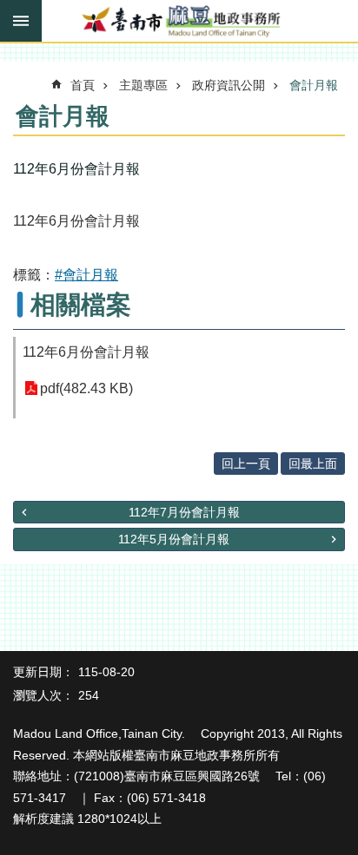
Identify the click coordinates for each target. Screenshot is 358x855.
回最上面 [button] (312, 463)
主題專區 (143, 85)
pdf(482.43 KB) (86, 388)
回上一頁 (246, 463)
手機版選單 (21, 21)
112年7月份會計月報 (184, 512)
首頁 (82, 85)
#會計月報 (86, 274)
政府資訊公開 (228, 85)
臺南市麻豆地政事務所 (179, 21)
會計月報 (313, 85)
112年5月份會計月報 (173, 539)
